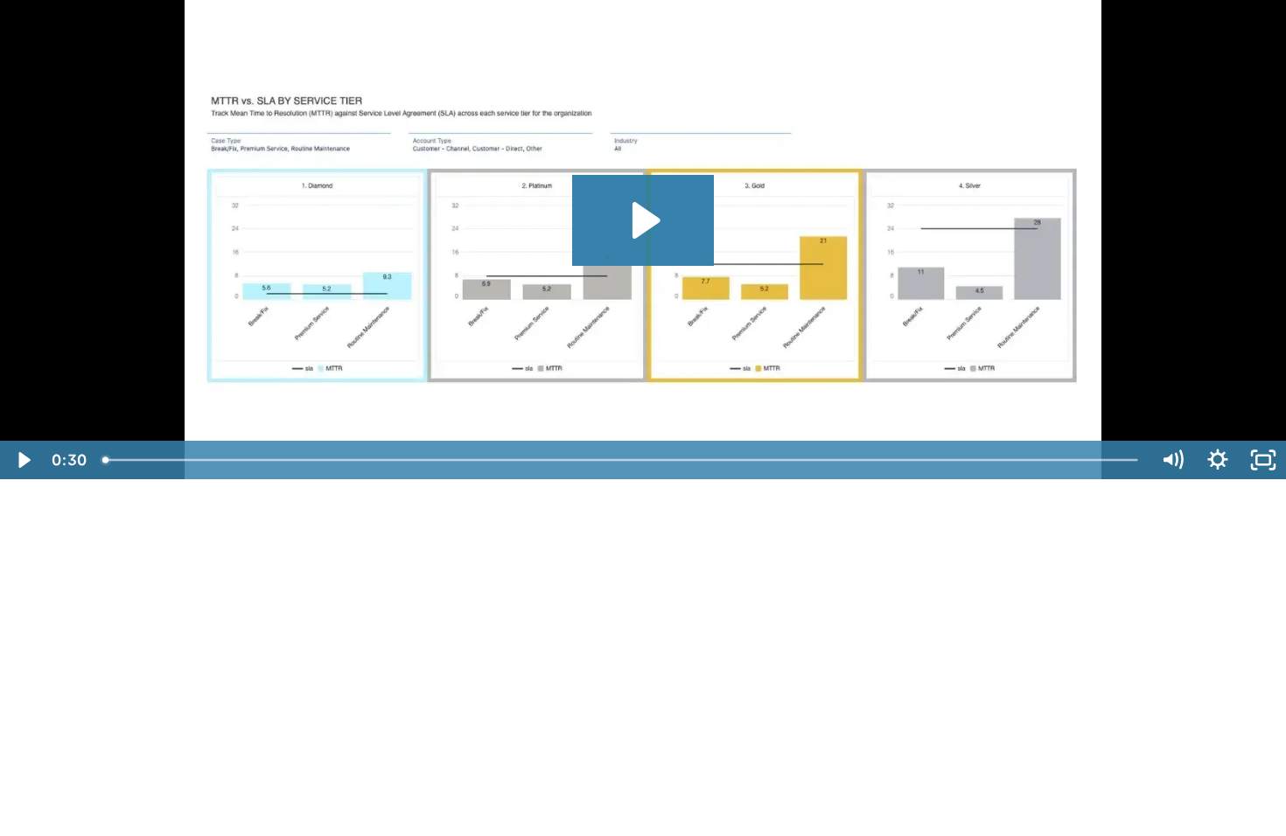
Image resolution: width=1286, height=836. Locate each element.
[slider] (621, 460)
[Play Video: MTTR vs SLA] (643, 220)
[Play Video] (22, 460)
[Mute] (1172, 460)
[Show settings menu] (1218, 460)
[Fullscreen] (1263, 460)
